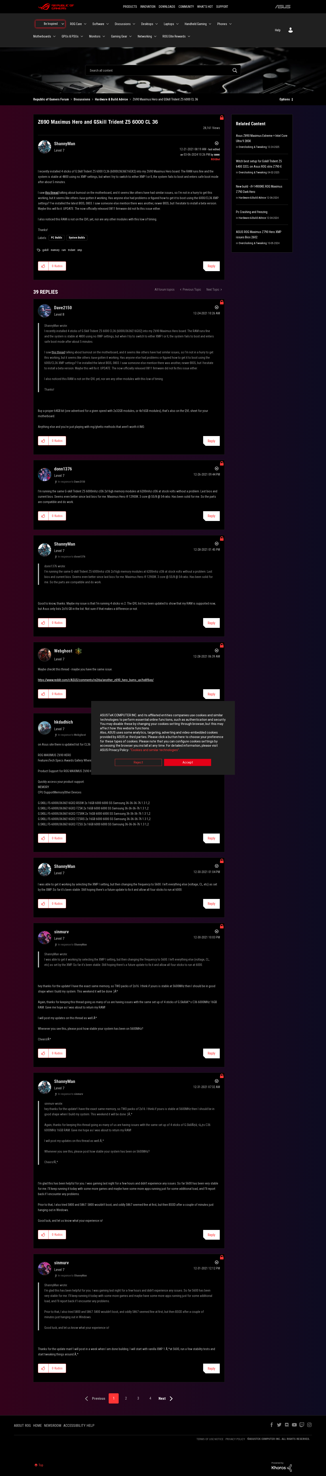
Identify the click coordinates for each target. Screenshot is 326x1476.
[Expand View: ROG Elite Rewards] (189, 36)
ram (64, 250)
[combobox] (163, 70)
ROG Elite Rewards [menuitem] (174, 36)
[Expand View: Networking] (155, 36)
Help (278, 30)
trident (71, 250)
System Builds (77, 237)
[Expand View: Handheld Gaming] (210, 24)
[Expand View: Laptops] (177, 24)
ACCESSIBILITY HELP (78, 1425)
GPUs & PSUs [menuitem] (70, 36)
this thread (52, 192)
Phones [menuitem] (222, 24)
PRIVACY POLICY (235, 1439)
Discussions (82, 99)
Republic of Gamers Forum (51, 99)
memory (55, 250)
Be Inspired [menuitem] (51, 23)
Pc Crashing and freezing (251, 212)
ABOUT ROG (22, 1425)
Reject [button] (138, 762)
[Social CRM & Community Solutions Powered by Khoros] (282, 1466)
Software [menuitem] (98, 24)
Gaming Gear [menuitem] (119, 36)
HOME (37, 1425)
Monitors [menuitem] (94, 36)
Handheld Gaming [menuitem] (196, 24)
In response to (71, 481)
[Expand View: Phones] (230, 24)
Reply (211, 266)
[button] (43, 266)
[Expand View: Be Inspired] (63, 24)
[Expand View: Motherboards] (54, 36)
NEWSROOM (52, 1425)
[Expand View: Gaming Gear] (130, 36)
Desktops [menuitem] (147, 24)
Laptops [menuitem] (169, 24)
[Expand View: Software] (107, 24)
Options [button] (284, 99)
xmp (79, 250)
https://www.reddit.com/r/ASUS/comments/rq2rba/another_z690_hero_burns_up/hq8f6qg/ (96, 680)
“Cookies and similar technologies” (154, 750)
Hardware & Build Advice (111, 99)
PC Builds (56, 237)
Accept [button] (188, 762)
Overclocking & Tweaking (253, 147)
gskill (45, 250)
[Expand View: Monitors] (104, 36)
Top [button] (41, 1465)
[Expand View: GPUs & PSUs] (82, 36)
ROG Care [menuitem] (76, 24)
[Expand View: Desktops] (156, 24)
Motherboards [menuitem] (42, 36)
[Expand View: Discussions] (134, 24)
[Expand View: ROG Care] (85, 24)
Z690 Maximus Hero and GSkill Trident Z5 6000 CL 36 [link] (165, 99)
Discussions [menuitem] (123, 24)
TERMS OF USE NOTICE (209, 1439)
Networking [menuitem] (145, 36)
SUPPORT (222, 6)
